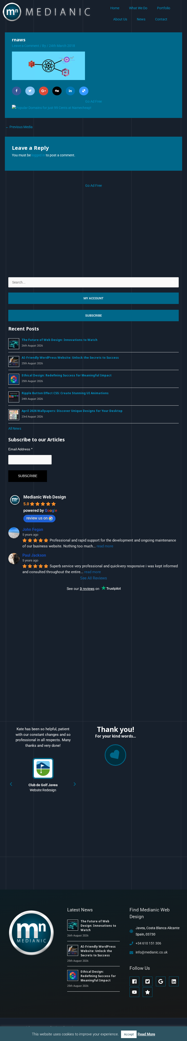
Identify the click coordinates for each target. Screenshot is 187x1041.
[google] (162, 981)
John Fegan (32, 529)
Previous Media (19, 127)
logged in (38, 155)
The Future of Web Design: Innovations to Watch (59, 340)
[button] (11, 784)
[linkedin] (175, 981)
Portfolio (163, 8)
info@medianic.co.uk (152, 952)
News (141, 19)
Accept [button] (129, 1034)
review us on (37, 518)
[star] (148, 992)
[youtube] (136, 992)
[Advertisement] (93, 223)
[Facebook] (16, 91)
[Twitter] (30, 91)
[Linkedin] (70, 91)
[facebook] (136, 981)
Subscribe (93, 315)
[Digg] (57, 91)
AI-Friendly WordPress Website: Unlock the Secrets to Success (70, 358)
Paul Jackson (34, 555)
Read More (146, 1034)
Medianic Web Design (44, 496)
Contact (161, 19)
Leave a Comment (25, 46)
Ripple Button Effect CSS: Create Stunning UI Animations (65, 393)
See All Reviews (93, 578)
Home (114, 8)
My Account (93, 298)
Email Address (20, 449)
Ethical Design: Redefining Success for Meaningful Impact (67, 375)
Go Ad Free (93, 101)
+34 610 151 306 (148, 943)
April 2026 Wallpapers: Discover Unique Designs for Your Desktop (72, 411)
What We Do (138, 8)
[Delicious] (83, 91)
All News (14, 428)
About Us (120, 19)
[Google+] (43, 91)
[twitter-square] (149, 981)
